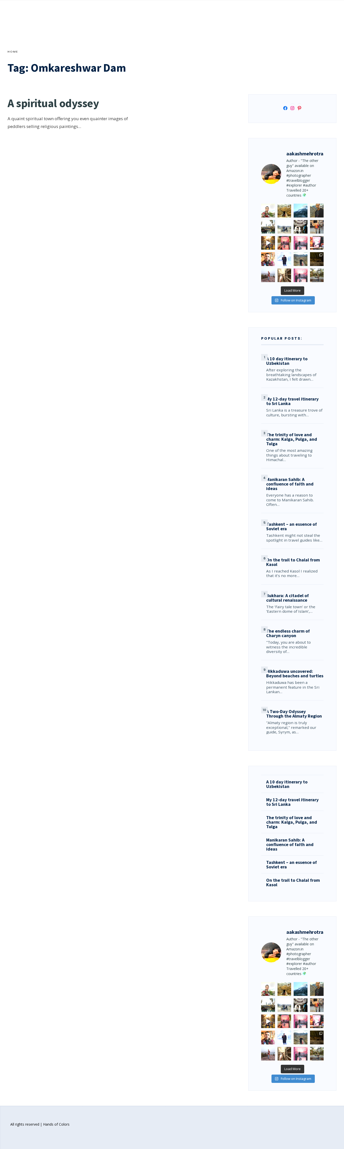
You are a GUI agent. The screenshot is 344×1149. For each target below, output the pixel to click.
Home (13, 52)
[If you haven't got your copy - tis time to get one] (284, 243)
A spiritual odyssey (53, 103)
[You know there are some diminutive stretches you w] (300, 210)
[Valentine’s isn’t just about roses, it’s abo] (317, 227)
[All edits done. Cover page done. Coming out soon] (300, 275)
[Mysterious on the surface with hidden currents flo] (268, 275)
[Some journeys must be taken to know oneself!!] (317, 210)
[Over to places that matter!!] (284, 227)
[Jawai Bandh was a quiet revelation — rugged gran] (317, 259)
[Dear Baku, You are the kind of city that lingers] (268, 259)
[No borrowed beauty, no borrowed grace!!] (268, 210)
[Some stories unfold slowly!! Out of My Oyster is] (300, 243)
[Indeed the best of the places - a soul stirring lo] (284, 275)
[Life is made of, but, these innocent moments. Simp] (300, 227)
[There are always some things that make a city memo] (268, 227)
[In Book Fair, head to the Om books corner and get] (317, 243)
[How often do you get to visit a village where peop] (284, 210)
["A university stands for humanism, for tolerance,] (317, 275)
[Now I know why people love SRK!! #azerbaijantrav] (300, 259)
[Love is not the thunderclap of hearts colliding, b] (268, 243)
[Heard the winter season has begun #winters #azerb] (284, 259)
